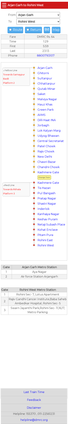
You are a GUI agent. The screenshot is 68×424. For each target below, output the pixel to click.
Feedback (34, 400)
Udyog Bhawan (48, 135)
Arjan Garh (44, 68)
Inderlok (43, 209)
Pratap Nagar (46, 198)
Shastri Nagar (46, 203)
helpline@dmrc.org (34, 420)
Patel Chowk (46, 146)
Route (17, 30)
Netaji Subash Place (51, 224)
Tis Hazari (44, 188)
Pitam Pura (45, 235)
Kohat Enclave (47, 229)
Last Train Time (34, 392)
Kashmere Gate (48, 172)
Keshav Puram (47, 219)
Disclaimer (34, 407)
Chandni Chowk (48, 167)
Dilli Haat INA (46, 120)
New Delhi (44, 156)
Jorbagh (43, 125)
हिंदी (47, 30)
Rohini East (45, 240)
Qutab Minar (46, 88)
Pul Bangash (46, 193)
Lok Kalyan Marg (49, 130)
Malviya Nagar (47, 99)
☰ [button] (4, 5)
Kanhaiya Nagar (48, 214)
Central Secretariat (50, 141)
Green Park (45, 109)
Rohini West (45, 245)
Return (35, 30)
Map (56, 30)
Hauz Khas (44, 104)
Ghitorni (43, 73)
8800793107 (46, 55)
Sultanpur (44, 78)
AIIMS (41, 115)
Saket (41, 94)
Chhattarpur (46, 83)
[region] (34, 349)
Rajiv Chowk (45, 151)
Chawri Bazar (46, 162)
